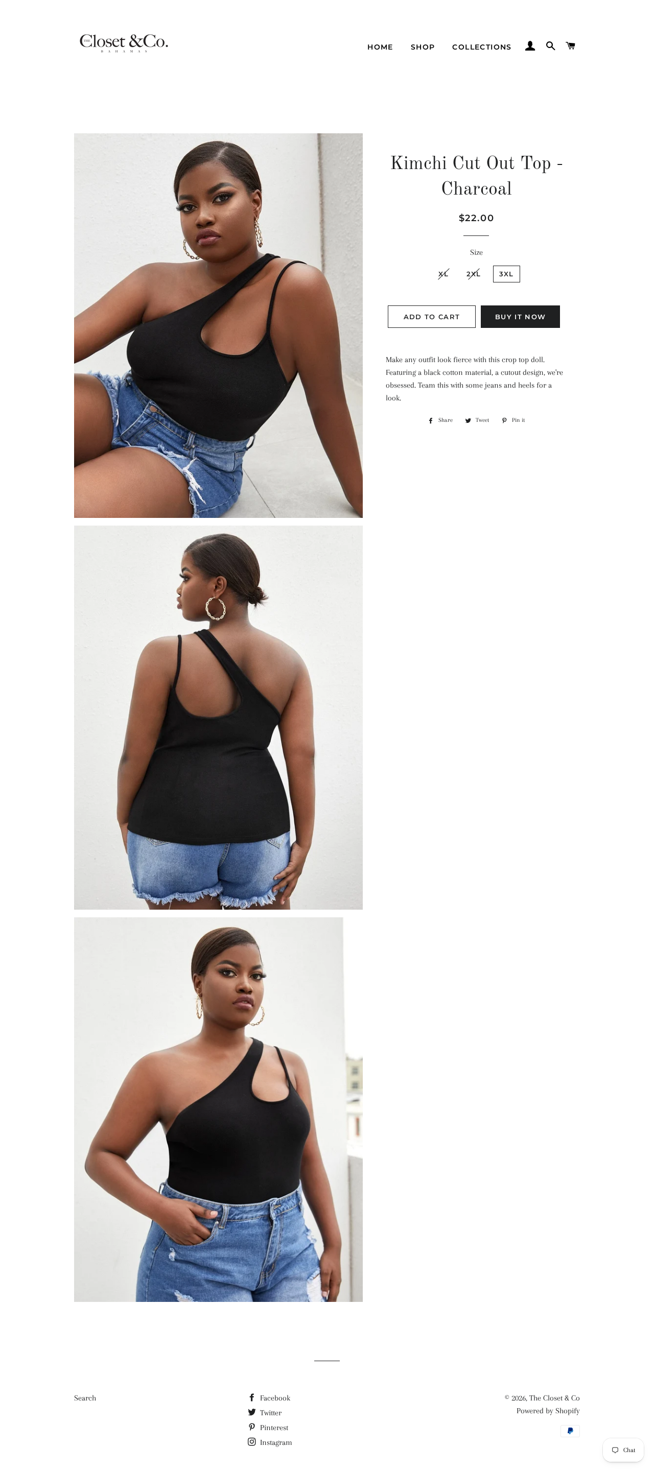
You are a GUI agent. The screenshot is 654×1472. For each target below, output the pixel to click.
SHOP (423, 47)
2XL (473, 274)
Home (380, 47)
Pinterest (273, 1427)
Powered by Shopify (548, 1410)
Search (85, 1398)
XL (443, 274)
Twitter (270, 1412)
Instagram (275, 1442)
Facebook (274, 1398)
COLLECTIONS (481, 47)
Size (476, 252)
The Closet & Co (554, 1398)
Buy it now (520, 317)
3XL (506, 274)
